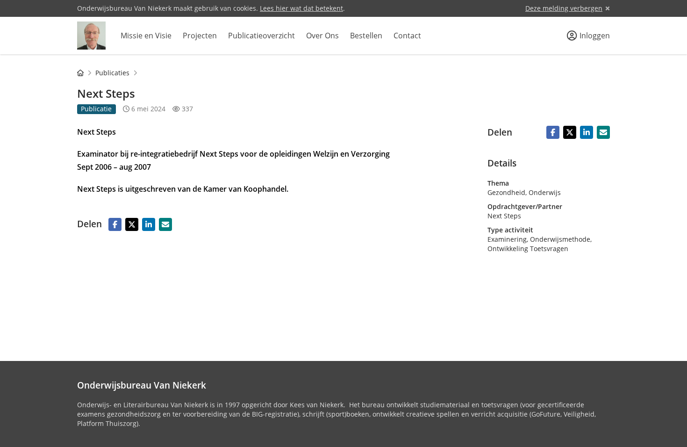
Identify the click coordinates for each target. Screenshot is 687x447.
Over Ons (322, 35)
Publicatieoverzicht (261, 35)
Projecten (200, 35)
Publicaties (112, 72)
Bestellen (366, 35)
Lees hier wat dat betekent (301, 8)
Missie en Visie (146, 35)
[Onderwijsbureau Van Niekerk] (91, 36)
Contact (407, 35)
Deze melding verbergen (563, 8)
